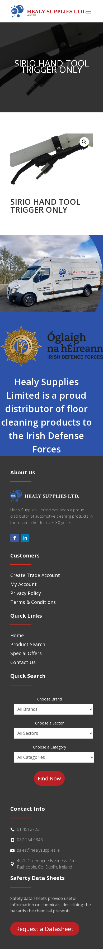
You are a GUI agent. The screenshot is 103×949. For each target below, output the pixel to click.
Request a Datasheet (44, 929)
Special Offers (26, 653)
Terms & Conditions (33, 602)
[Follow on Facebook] (14, 538)
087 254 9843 (30, 840)
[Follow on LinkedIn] (25, 538)
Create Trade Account (35, 575)
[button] (84, 142)
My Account (23, 584)
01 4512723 (28, 829)
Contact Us (23, 662)
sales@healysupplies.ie (38, 850)
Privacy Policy (25, 593)
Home (17, 635)
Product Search (27, 644)
